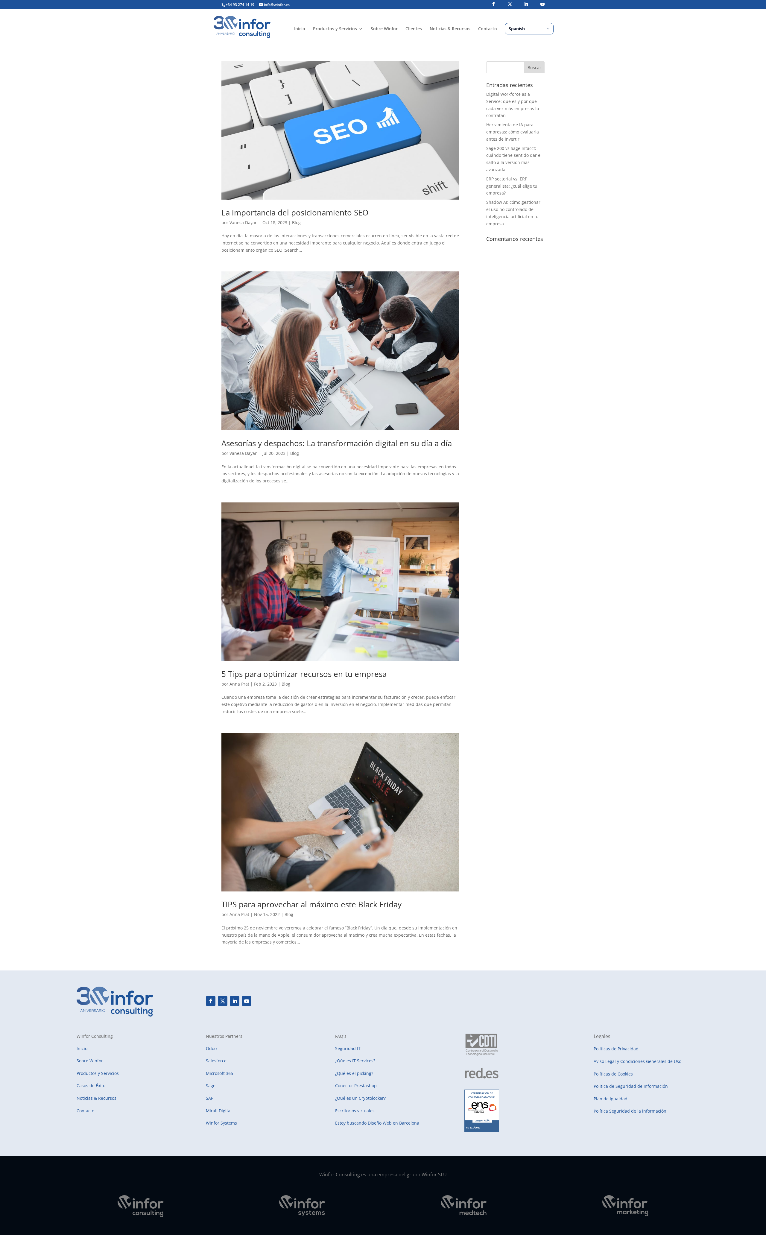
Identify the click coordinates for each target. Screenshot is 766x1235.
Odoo (211, 1048)
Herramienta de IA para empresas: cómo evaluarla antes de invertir (512, 132)
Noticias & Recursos (450, 29)
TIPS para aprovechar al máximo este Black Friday (311, 904)
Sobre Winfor (384, 29)
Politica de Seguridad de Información (631, 1086)
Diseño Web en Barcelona (393, 1123)
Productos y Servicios (335, 29)
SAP (209, 1098)
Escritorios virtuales (355, 1111)
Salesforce (216, 1061)
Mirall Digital (219, 1111)
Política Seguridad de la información (630, 1111)
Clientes (413, 29)
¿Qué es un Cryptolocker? (360, 1098)
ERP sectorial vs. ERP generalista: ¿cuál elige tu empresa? (511, 186)
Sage (210, 1085)
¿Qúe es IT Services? (355, 1061)
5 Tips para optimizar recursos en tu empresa (304, 674)
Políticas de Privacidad (616, 1049)
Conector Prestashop (356, 1085)
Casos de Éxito (91, 1085)
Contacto (487, 29)
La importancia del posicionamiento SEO (294, 212)
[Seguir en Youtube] (246, 1001)
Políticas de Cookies (613, 1074)
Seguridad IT (348, 1048)
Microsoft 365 (219, 1073)
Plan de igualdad (610, 1099)
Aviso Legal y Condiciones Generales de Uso (637, 1061)
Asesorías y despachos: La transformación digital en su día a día (336, 443)
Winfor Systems (221, 1123)
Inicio (299, 29)
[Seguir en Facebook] (210, 1001)
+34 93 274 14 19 (240, 4)
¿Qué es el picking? (354, 1073)
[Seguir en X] (222, 1001)
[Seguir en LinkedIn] (234, 1001)
